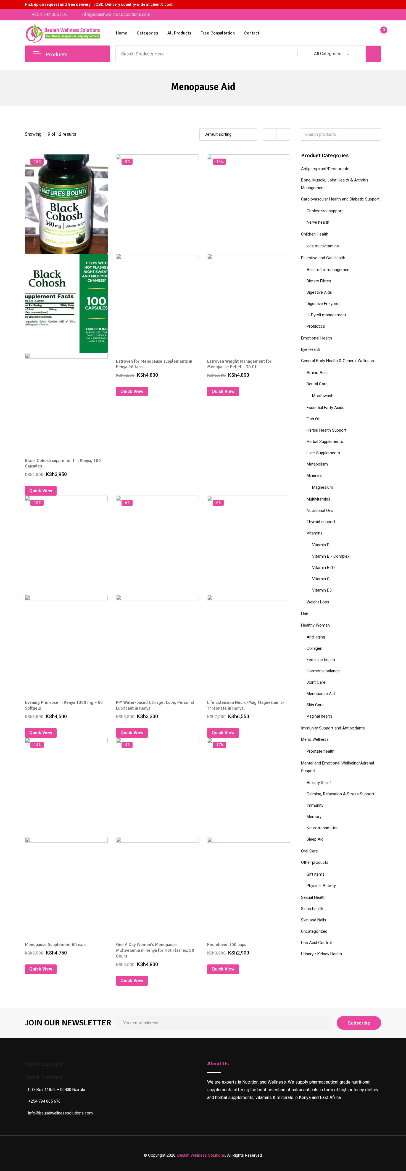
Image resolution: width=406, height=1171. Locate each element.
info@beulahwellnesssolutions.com (115, 14)
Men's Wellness (315, 739)
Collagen (314, 648)
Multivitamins (318, 499)
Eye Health (310, 349)
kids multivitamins (323, 246)
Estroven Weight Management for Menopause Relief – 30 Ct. (239, 364)
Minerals (314, 475)
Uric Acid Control (316, 942)
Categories (147, 33)
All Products (179, 33)
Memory (314, 816)
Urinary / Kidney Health (321, 953)
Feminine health (321, 659)
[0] (378, 33)
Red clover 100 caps (226, 944)
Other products (314, 862)
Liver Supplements (323, 452)
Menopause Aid (321, 693)
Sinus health (312, 908)
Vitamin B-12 (324, 567)
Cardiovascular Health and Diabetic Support (340, 199)
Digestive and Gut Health (323, 257)
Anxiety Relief (319, 782)
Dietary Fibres (319, 281)
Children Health (314, 234)
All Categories (327, 53)
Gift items (316, 874)
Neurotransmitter (322, 827)
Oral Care (309, 851)
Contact (251, 33)
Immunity (315, 805)
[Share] (388, 6)
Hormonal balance (323, 671)
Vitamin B (320, 544)
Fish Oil (313, 418)
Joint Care (316, 682)
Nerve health (318, 222)
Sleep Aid (315, 839)
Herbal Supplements (325, 441)
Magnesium (322, 487)
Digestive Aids (319, 292)
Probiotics (316, 326)
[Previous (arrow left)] (9, 585)
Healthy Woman (315, 625)
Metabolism (317, 464)
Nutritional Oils (320, 510)
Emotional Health (316, 338)
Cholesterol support (325, 210)
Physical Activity (321, 885)
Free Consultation (218, 33)
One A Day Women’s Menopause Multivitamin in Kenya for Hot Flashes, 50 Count (155, 950)
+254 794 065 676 (50, 14)
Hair (304, 613)
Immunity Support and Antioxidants (333, 728)
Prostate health (320, 751)
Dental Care (317, 383)
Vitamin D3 (322, 590)
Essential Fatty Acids (325, 407)
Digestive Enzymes (324, 303)
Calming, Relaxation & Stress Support (340, 794)
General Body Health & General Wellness (337, 360)
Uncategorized (314, 931)
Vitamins (315, 533)
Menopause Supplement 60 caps (55, 944)
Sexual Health (313, 897)
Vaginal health (319, 716)
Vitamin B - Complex (330, 556)
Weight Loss (318, 602)
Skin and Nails (313, 920)
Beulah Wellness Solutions (201, 1155)
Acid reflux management (329, 269)
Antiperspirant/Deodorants (325, 168)
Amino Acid (317, 372)
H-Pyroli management (326, 314)
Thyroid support (321, 521)
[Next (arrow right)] (396, 585)
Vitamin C (321, 578)
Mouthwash (322, 395)
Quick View (40, 490)
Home (121, 33)
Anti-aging (316, 637)
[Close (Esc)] (400, 6)
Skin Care (315, 704)
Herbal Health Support (326, 430)
